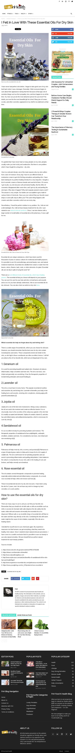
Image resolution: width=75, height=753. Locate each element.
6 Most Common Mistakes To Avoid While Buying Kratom (41, 633)
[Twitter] (72, 1)
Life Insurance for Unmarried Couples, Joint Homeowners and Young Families (62, 84)
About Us (4, 700)
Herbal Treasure (56, 680)
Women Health (56, 674)
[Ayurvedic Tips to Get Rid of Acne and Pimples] (5, 682)
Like (71, 29)
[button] (71, 13)
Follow (70, 33)
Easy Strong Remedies (58, 671)
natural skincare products (18, 210)
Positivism (29, 714)
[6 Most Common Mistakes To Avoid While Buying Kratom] (41, 624)
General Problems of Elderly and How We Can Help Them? (16, 663)
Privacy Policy (5, 709)
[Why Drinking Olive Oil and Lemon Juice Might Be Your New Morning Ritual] (25, 624)
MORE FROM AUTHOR (24, 615)
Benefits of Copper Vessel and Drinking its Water (17, 673)
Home (3, 13)
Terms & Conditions (7, 712)
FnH (16, 589)
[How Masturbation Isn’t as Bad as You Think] (30, 674)
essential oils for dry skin (14, 571)
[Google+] (62, 1)
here (38, 285)
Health (23, 13)
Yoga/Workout (31, 708)
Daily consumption (57, 683)
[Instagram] (65, 1)
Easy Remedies (31, 705)
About (61, 751)
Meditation (29, 711)
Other (30, 13)
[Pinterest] (68, 1)
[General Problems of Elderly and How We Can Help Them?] (5, 663)
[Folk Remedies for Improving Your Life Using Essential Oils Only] (30, 682)
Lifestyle (54, 668)
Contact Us (4, 703)
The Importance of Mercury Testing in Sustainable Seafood (61, 129)
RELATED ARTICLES (9, 615)
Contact (67, 751)
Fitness (9, 13)
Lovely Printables (31, 702)
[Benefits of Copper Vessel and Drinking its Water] (5, 673)
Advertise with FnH (7, 706)
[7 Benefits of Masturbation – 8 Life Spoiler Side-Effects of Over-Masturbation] (30, 663)
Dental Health (55, 677)
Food (16, 13)
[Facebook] (59, 1)
